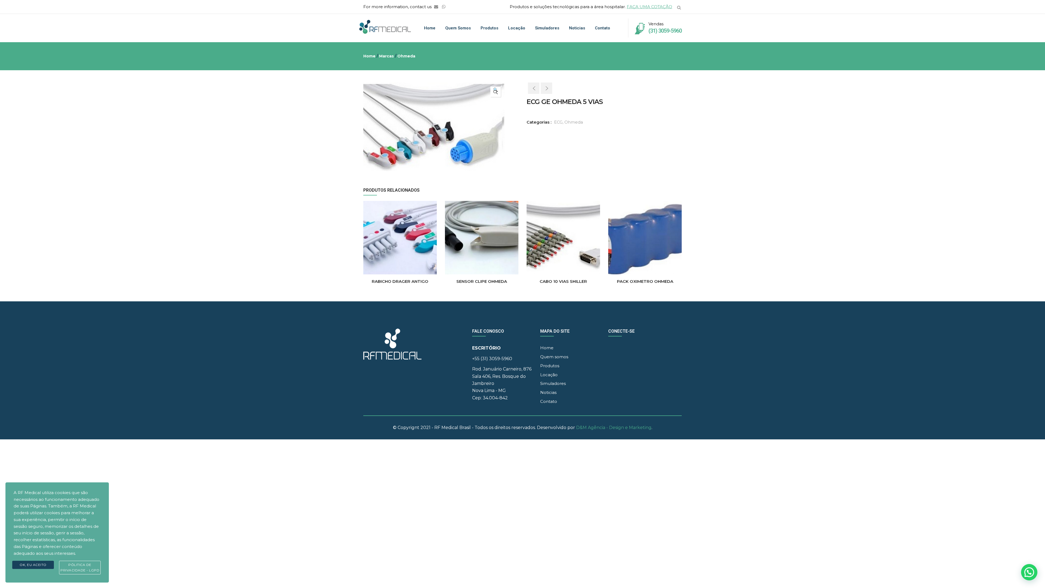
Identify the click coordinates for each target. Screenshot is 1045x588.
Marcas (386, 56)
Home (429, 28)
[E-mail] (436, 6)
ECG (558, 122)
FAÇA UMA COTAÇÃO (649, 6)
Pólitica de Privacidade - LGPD (79, 567)
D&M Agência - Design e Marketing (613, 427)
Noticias (577, 28)
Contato (602, 28)
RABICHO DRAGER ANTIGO (400, 281)
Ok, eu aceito (33, 565)
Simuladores (547, 28)
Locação (516, 28)
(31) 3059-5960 (665, 30)
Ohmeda (406, 56)
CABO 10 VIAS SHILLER (563, 281)
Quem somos (458, 28)
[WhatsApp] (444, 6)
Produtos (489, 28)
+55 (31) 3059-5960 (492, 358)
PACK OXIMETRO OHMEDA (645, 281)
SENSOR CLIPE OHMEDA (481, 281)
